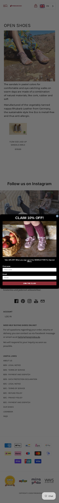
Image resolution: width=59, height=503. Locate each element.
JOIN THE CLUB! (29, 283)
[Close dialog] (57, 216)
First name (6, 266)
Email (5, 274)
